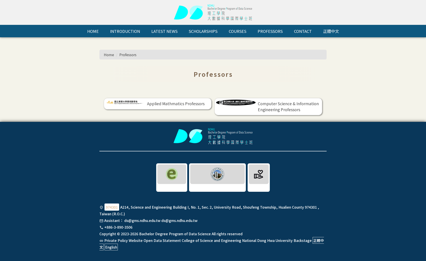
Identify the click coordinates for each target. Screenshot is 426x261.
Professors (270, 31)
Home (93, 31)
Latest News (164, 31)
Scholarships (203, 31)
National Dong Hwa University (267, 240)
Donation (258, 187)
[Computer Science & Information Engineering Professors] (236, 102)
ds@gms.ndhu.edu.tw (142, 220)
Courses (237, 31)
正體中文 (331, 31)
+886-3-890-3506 (118, 227)
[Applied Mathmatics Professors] (125, 102)
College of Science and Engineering (211, 240)
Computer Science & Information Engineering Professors (288, 106)
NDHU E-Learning (171, 187)
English (111, 247)
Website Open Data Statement (155, 240)
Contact (303, 31)
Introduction (125, 31)
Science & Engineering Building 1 (217, 187)
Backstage (303, 240)
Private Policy (116, 240)
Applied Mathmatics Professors (176, 103)
